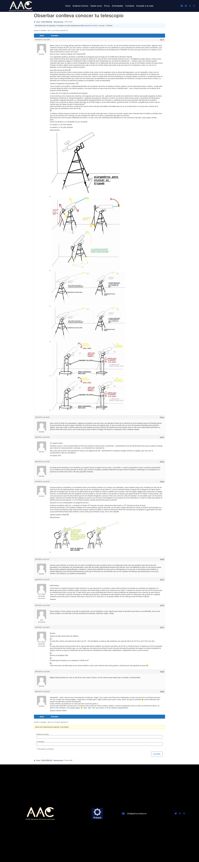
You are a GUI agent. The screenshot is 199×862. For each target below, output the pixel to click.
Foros (107, 6)
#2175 (162, 605)
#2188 (162, 691)
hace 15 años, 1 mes (95, 25)
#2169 (162, 559)
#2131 (162, 39)
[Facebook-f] (190, 6)
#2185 (162, 671)
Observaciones (58, 22)
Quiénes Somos (80, 6)
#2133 (162, 437)
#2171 (162, 579)
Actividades (117, 6)
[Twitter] (186, 6)
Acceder (157, 754)
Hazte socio (96, 6)
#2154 (162, 481)
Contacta (129, 6)
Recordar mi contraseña (46, 749)
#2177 (162, 627)
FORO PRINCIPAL (46, 22)
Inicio (67, 6)
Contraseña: (40, 741)
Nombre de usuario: (43, 734)
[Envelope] (182, 6)
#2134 (162, 461)
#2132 (162, 417)
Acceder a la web (144, 6)
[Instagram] (194, 6)
